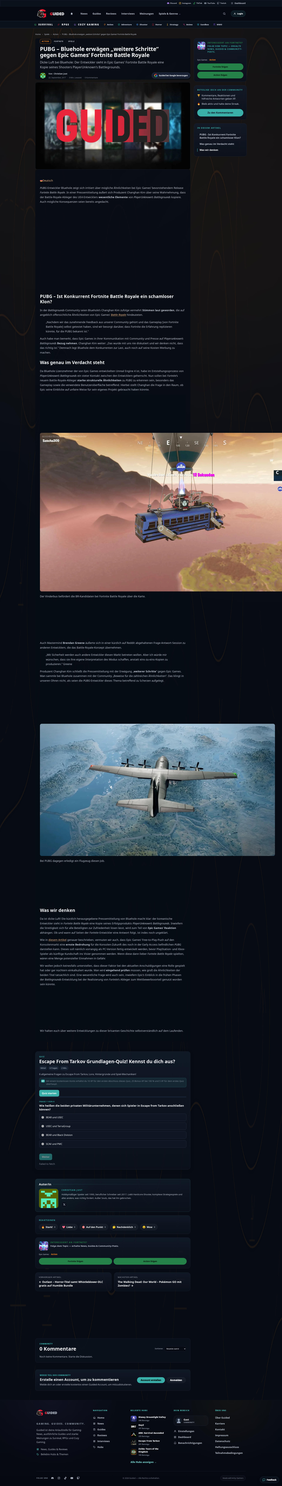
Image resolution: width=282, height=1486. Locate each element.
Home (72, 13)
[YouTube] (72, 1478)
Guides (97, 13)
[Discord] (52, 1478)
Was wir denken (209, 150)
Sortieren (159, 1349)
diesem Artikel (57, 940)
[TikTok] (65, 1478)
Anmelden (176, 1380)
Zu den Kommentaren (220, 112)
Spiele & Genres (168, 13)
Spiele (46, 34)
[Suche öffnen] (224, 14)
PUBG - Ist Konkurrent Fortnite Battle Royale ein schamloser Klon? (220, 136)
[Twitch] (78, 1478)
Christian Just (60, 73)
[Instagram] (59, 1478)
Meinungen (147, 13)
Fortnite (58, 41)
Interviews (128, 13)
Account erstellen (151, 1380)
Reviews (111, 13)
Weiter (45, 1156)
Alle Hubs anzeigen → (144, 1462)
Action (55, 34)
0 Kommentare (91, 77)
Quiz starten (49, 1093)
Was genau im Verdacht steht (217, 144)
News (83, 13)
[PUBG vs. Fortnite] (157, 789)
